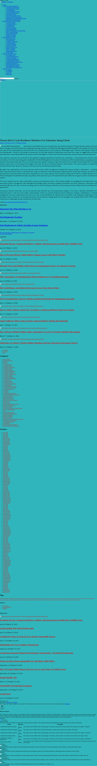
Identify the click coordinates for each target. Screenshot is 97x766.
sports (40, 599)
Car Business (9, 70)
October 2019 (6, 517)
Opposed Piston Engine (11, 33)
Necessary (4, 720)
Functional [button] (2, 744)
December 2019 (7, 514)
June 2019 (5, 522)
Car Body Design (10, 40)
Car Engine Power (10, 26)
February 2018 (6, 544)
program (30, 599)
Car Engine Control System (12, 7)
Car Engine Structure (11, 28)
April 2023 (5, 476)
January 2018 (6, 545)
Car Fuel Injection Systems (12, 9)
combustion (26, 598)
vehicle (72, 599)
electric (50, 598)
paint (22, 599)
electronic (55, 598)
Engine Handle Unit (8, 677)
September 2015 (7, 581)
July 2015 (5, 583)
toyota (25, 202)
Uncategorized (6, 423)
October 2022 (6, 483)
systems (49, 599)
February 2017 (6, 558)
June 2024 (5, 463)
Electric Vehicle (10, 52)
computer (37, 598)
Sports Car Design (10, 49)
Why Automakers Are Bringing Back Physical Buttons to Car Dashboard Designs (34, 277)
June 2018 (5, 538)
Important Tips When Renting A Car (15, 209)
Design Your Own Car (11, 47)
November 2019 (7, 515)
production (26, 599)
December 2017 (7, 547)
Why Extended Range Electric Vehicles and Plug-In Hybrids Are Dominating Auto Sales (37, 299)
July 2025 (5, 446)
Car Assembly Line (10, 55)
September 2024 (7, 459)
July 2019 (5, 521)
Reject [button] (62, 704)
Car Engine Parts (10, 25)
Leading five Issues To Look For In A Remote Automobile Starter (27, 636)
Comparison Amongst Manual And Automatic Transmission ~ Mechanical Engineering (36, 653)
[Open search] (0, 77)
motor (19, 599)
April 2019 (5, 525)
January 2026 (6, 440)
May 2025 (5, 448)
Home (4, 4)
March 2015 (6, 589)
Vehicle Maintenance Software (13, 19)
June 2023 (5, 473)
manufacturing (7, 599)
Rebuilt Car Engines (11, 34)
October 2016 (6, 563)
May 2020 (5, 507)
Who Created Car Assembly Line (14, 67)
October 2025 (6, 442)
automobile (11, 598)
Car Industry (9, 71)
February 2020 (6, 511)
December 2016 (7, 560)
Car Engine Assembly (11, 58)
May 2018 (5, 540)
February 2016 (6, 574)
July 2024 (5, 462)
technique (53, 599)
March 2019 (6, 526)
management (91, 598)
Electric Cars (9, 74)
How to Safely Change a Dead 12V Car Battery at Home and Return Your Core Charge (37, 310)
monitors (18, 202)
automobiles (16, 598)
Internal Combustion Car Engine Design (15, 30)
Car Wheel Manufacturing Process (14, 62)
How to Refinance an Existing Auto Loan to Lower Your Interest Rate (29, 288)
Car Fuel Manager (10, 10)
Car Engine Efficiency (11, 24)
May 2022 (5, 488)
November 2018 (7, 532)
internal (87, 598)
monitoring (15, 599)
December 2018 (7, 530)
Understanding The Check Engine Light (17, 628)
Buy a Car (5, 363)
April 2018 (5, 541)
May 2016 (5, 570)
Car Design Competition (12, 41)
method (11, 599)
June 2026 (5, 433)
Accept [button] (59, 704)
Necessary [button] (2, 718)
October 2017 (6, 549)
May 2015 (5, 586)
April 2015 (5, 588)
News (4, 411)
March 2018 (6, 543)
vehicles (75, 599)
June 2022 (5, 487)
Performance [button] (3, 748)
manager (1, 599)
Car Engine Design (10, 22)
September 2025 (7, 443)
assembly (7, 598)
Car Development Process (12, 56)
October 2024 (6, 458)
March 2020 (6, 510)
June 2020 (5, 506)
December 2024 (7, 455)
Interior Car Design (10, 48)
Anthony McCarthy (22, 143)
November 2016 (7, 562)
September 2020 (7, 502)
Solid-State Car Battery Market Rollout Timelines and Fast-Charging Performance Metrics (39, 343)
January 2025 (6, 454)
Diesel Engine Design (11, 29)
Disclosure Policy (7, 607)
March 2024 (6, 468)
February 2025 (6, 453)
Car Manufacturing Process (12, 60)
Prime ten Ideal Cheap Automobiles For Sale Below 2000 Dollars (27, 661)
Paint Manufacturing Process (13, 64)
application (2, 598)
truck (69, 599)
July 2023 (5, 472)
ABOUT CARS (7, 69)
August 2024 (6, 461)
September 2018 (7, 534)
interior (83, 598)
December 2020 (7, 498)
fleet (70, 598)
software (37, 599)
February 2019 (6, 528)
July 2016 (5, 567)
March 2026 (6, 438)
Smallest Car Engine (11, 36)
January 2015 (6, 592)
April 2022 (5, 489)
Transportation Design (11, 51)
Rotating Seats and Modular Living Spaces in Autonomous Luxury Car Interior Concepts (38, 266)
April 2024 (5, 466)
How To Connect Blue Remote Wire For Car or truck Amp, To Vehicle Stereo (33, 669)
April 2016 (5, 571)
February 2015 (6, 590)
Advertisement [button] (3, 756)
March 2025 (6, 451)
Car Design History (10, 43)
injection (80, 598)
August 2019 (6, 519)
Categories (5, 350)
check (5, 202)
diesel (43, 598)
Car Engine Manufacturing (12, 59)
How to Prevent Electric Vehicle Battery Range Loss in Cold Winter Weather (33, 255)
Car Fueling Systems (11, 14)
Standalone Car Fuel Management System (16, 18)
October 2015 (6, 579)
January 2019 (6, 529)
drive (10, 202)
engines (67, 598)
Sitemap (5, 608)
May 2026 (5, 435)
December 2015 (7, 577)
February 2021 (6, 495)
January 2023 (6, 480)
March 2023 (6, 477)
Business (5, 362)
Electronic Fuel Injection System (14, 17)
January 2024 (6, 470)
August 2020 (6, 503)
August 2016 (6, 566)
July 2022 (5, 485)
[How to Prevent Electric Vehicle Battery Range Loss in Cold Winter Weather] (19, 251)
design (40, 598)
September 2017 (7, 551)
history (72, 598)
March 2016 (6, 573)
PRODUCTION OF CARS (10, 54)
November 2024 (7, 457)
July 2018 (5, 537)
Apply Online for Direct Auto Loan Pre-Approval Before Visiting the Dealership (34, 321)
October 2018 (6, 533)
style (43, 599)
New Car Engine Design (12, 32)
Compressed (5, 694)
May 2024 (5, 465)
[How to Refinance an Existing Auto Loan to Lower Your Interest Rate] (17, 284)
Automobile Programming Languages (16, 686)
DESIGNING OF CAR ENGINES (11, 21)
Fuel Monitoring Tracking (11, 217)
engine (58, 598)
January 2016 (6, 575)
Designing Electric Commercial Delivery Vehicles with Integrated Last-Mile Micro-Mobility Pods (41, 244)
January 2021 (6, 496)
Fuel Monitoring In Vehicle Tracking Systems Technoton (24, 225)
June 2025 (5, 447)
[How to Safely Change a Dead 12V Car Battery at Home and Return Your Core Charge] (21, 306)
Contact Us (5, 605)
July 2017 (5, 553)
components (32, 598)
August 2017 (6, 552)
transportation (65, 599)
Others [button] (1, 761)
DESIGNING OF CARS (9, 37)
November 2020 (7, 499)
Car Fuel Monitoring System (13, 11)
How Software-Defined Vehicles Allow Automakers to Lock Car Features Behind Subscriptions (40, 332)
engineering (62, 598)
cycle (7, 202)
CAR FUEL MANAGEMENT (10, 6)
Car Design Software (11, 44)
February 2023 (6, 478)
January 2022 (6, 493)
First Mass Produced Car (12, 63)
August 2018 (6, 536)
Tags (4, 352)
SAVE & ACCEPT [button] (4, 765)
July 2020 (5, 504)
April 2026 (5, 436)
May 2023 (5, 474)
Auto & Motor (6, 359)
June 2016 (5, 568)
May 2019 (5, 523)
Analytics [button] (2, 752)
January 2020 (6, 513)
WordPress (8, 702)
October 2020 (6, 500)
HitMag (15, 702)
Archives (5, 351)
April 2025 (5, 450)
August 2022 (6, 484)
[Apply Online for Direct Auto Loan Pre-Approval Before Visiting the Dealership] (20, 317)
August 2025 (6, 444)
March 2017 (6, 556)
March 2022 (6, 491)
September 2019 (7, 518)
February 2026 (6, 439)
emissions (13, 202)
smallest (33, 599)
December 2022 (7, 481)
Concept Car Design (11, 45)
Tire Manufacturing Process (12, 66)
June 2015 (5, 585)
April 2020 (5, 508)
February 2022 (6, 492)
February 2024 (6, 469)
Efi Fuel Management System (13, 15)
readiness (22, 202)
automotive (21, 598)
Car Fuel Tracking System (12, 13)
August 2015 (6, 582)
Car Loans (8, 73)
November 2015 (7, 578)
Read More (67, 704)
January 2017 (6, 559)
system (45, 599)
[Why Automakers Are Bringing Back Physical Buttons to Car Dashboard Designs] (20, 273)
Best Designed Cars (11, 39)
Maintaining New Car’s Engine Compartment (19, 645)
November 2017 (7, 548)
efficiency (47, 598)
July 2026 (5, 432)
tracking (60, 599)
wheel (79, 599)
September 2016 (7, 564)
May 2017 (5, 555)
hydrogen (76, 598)
